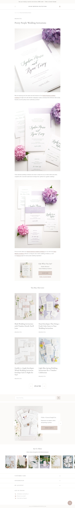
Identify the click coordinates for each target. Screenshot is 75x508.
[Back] (31, 386)
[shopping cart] (60, 6)
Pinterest (19, 255)
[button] (70, 503)
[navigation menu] (15, 6)
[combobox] (34, 398)
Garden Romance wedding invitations (36, 251)
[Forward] (44, 386)
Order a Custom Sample (45, 277)
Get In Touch (19, 490)
